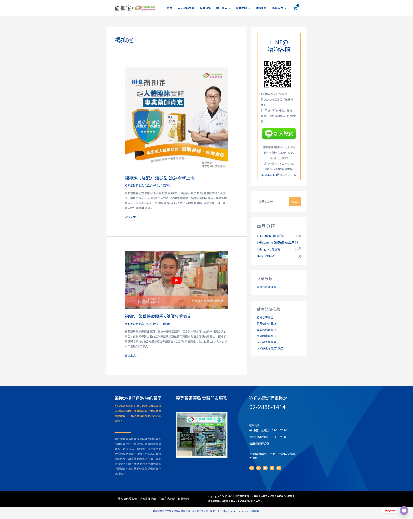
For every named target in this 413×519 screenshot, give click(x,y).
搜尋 (294, 202)
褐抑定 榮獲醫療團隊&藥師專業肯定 (158, 316)
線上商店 (221, 8)
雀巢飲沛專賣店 (266, 330)
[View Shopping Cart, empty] (295, 8)
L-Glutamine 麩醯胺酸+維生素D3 (277, 242)
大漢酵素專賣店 (266, 336)
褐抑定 (166, 185)
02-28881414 (269, 175)
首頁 (169, 8)
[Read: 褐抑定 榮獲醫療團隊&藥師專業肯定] (176, 280)
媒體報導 (205, 8)
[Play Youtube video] (176, 280)
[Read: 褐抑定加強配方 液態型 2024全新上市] (176, 119)
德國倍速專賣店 (266, 323)
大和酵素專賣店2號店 (270, 348)
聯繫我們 (277, 8)
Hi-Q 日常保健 (265, 256)
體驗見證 (261, 8)
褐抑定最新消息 (134, 185)
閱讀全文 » (131, 217)
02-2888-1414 (267, 406)
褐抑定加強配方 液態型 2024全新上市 (159, 178)
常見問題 (241, 8)
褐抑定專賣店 (265, 317)
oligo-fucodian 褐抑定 (271, 236)
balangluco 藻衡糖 (268, 249)
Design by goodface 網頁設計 (245, 511)
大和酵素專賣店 (266, 342)
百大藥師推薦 (186, 8)
